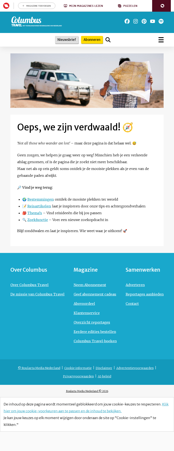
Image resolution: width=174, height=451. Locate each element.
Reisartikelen (39, 206)
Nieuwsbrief (67, 40)
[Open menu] (161, 40)
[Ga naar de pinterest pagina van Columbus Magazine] (144, 21)
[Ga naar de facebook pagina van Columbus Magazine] (127, 21)
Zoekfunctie (37, 220)
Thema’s (34, 213)
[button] (161, 6)
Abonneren (92, 40)
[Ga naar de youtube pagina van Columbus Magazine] (152, 21)
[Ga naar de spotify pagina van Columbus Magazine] (161, 21)
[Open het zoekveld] (108, 39)
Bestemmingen (40, 199)
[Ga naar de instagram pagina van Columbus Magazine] (135, 21)
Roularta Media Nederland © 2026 (87, 391)
